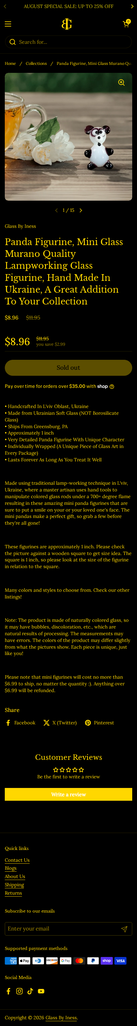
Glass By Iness (61, 1017)
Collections (36, 63)
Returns (13, 893)
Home (10, 63)
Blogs (11, 868)
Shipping (14, 885)
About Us (15, 876)
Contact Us (17, 860)
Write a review (68, 794)
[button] (125, 24)
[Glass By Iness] (67, 24)
